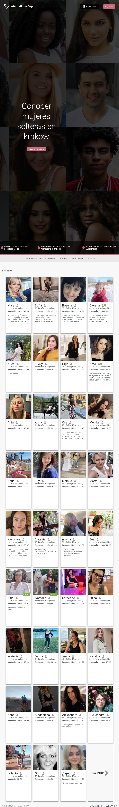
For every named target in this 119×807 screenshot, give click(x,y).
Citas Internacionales (33, 258)
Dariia (39, 656)
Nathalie (40, 598)
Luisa (93, 598)
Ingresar (109, 6)
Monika (94, 422)
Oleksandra (96, 715)
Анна (38, 422)
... (90, 549)
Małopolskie (77, 258)
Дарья (66, 773)
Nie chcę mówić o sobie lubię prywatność (73, 726)
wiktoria (13, 656)
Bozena (67, 305)
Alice (11, 364)
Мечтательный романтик (72, 783)
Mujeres (51, 258)
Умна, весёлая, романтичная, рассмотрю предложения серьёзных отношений (72, 552)
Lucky (39, 364)
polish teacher (13, 374)
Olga (65, 364)
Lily (37, 481)
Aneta (66, 656)
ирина (66, 539)
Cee (64, 422)
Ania (11, 422)
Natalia (67, 481)
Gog (37, 773)
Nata (92, 364)
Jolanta (13, 773)
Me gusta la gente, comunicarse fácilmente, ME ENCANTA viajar (46, 551)
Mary (11, 305)
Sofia (38, 305)
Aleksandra (69, 715)
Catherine (68, 598)
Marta (93, 481)
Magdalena (42, 715)
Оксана (94, 305)
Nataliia (40, 539)
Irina (10, 598)
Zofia (11, 481)
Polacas (63, 258)
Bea (91, 539)
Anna (11, 715)
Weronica (14, 539)
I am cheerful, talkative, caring (16, 609)
